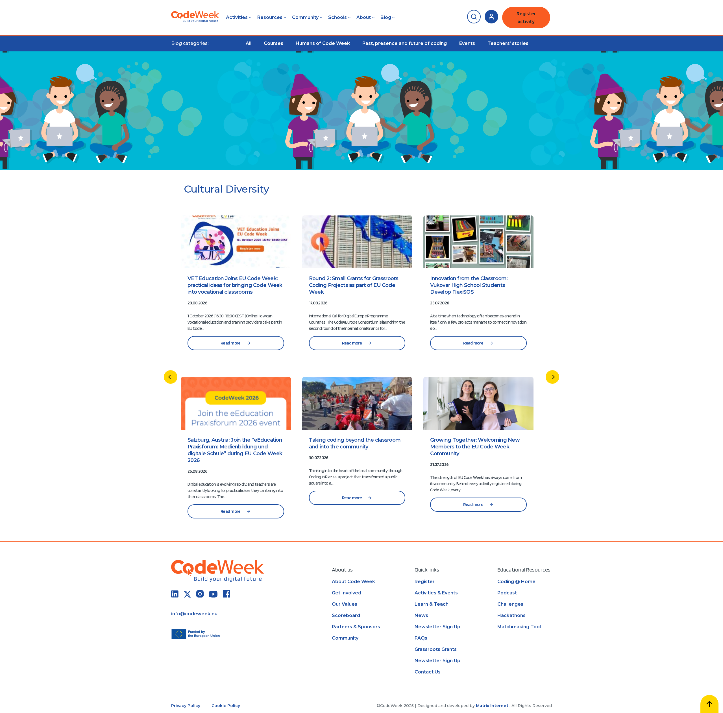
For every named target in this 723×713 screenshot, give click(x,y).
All (248, 43)
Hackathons (511, 615)
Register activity (526, 17)
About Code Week (353, 581)
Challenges (510, 604)
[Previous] (170, 377)
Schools (337, 17)
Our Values (344, 604)
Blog (385, 17)
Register (425, 581)
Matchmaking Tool (519, 626)
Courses (273, 43)
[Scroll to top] (709, 704)
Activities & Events (436, 593)
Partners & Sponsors (356, 626)
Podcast (507, 593)
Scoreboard (346, 615)
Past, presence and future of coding (404, 43)
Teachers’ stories (507, 43)
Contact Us (428, 672)
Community (305, 17)
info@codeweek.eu (194, 613)
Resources (269, 17)
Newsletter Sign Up (437, 626)
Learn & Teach (431, 604)
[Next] (552, 377)
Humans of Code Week (323, 43)
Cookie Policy (226, 705)
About (363, 17)
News (421, 615)
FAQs (421, 638)
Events (467, 43)
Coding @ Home (516, 581)
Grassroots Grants (436, 649)
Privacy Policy (185, 705)
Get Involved (346, 593)
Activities (237, 17)
